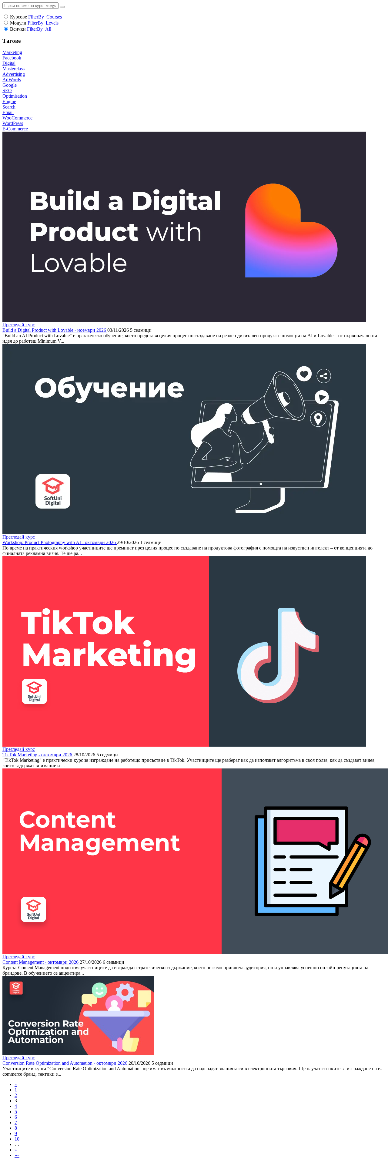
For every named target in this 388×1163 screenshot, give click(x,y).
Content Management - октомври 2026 (41, 962)
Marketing (12, 52)
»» (17, 1155)
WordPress (12, 123)
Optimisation (14, 96)
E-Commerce (15, 128)
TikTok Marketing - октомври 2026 (37, 754)
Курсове (18, 16)
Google (9, 85)
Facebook (11, 57)
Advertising (13, 74)
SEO (7, 90)
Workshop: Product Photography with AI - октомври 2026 (59, 542)
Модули (18, 22)
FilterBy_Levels (43, 22)
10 (17, 1138)
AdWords (11, 79)
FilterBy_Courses (45, 16)
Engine (9, 101)
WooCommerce (17, 117)
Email (8, 112)
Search (8, 106)
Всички (18, 29)
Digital (8, 63)
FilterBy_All (39, 29)
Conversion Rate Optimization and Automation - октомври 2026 (65, 1063)
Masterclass (13, 68)
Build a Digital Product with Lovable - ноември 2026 (54, 330)
